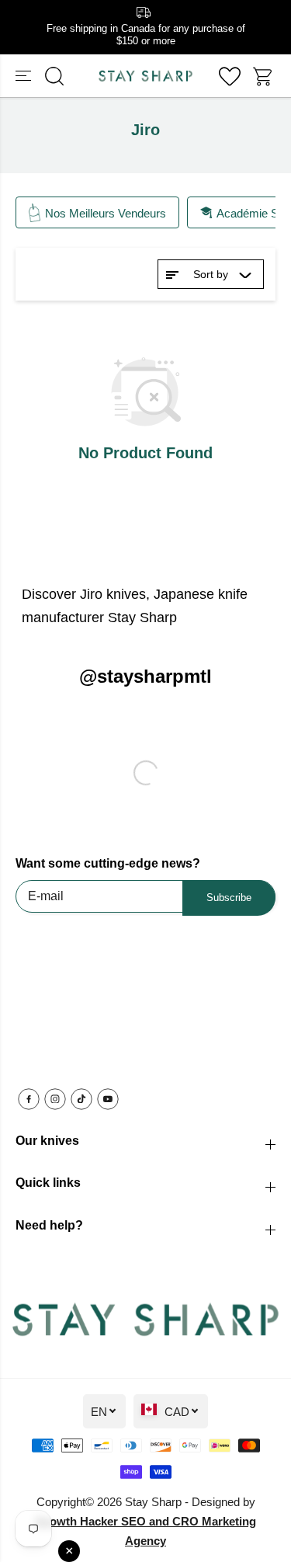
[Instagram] (55, 1099)
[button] (25, 76)
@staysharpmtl (145, 676)
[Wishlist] (229, 76)
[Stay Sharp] (145, 76)
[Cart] (263, 76)
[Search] (54, 76)
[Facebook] (29, 1099)
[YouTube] (108, 1099)
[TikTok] (81, 1099)
